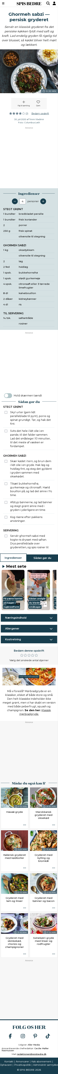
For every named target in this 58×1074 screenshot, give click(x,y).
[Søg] (48, 3)
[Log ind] (54, 3)
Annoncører (22, 1061)
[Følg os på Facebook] (10, 1036)
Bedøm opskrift (40, 113)
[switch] (8, 395)
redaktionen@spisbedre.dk (31, 1054)
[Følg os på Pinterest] (35, 1036)
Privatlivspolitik (22, 1064)
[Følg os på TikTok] (48, 1036)
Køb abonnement (41, 1061)
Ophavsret (6, 1064)
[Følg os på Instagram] (23, 1036)
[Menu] (7, 3)
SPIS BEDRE (29, 3)
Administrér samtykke (45, 1064)
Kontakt (8, 1061)
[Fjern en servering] (15, 201)
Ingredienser (13, 557)
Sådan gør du (42, 558)
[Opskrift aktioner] (24, 825)
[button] (13, 590)
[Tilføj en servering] (43, 201)
